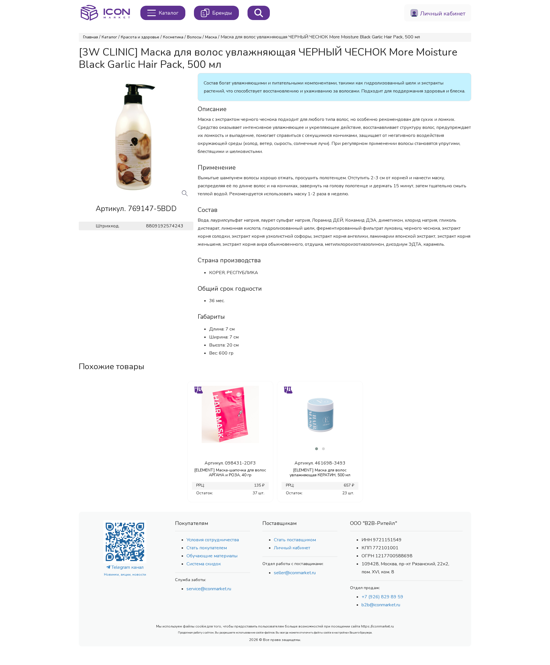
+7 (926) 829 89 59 (382, 597)
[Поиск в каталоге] (258, 13)
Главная (90, 37)
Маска (211, 37)
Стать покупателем (206, 548)
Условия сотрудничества (212, 540)
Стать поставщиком (295, 540)
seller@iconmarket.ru (295, 573)
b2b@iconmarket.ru (381, 605)
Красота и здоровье (140, 37)
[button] (316, 449)
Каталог (109, 37)
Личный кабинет (292, 548)
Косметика (173, 37)
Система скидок (203, 564)
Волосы (194, 37)
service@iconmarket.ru (208, 589)
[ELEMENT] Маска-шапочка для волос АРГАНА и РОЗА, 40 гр (230, 472)
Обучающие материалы (211, 556)
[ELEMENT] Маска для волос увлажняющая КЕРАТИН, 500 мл (320, 472)
